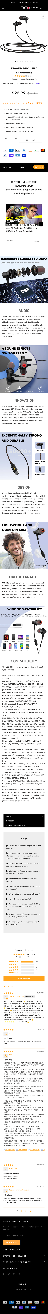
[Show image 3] (20, 61)
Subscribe (11, 1243)
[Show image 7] (30, 61)
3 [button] (25, 1211)
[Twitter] (9, 1274)
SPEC (22, 167)
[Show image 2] (17, 61)
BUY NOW (39, 167)
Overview (7, 167)
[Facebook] (3, 1274)
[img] (8, 993)
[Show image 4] (22, 61)
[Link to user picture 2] (21, 1154)
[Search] (41, 8)
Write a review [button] (24, 978)
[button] (20, 76)
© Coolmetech (24, 1289)
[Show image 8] (32, 61)
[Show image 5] (25, 61)
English (23, 1284)
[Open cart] (45, 8)
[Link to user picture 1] (9, 1154)
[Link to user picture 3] (34, 1154)
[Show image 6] (27, 61)
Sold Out (30, 140)
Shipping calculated (19, 79)
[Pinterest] (19, 1274)
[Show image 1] (15, 61)
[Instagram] (14, 1274)
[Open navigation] (3, 8)
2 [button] (21, 1211)
